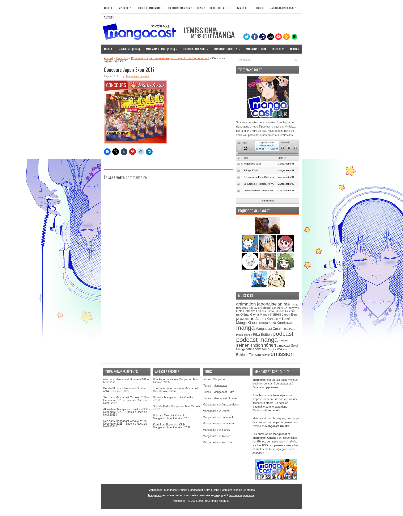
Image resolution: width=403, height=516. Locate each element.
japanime (245, 318)
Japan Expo (290, 314)
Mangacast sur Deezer (216, 410)
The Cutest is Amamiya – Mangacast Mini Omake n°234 (175, 390)
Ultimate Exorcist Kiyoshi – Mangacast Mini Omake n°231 (171, 417)
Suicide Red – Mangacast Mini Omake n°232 (176, 408)
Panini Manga (244, 334)
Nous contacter (219, 8)
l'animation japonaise (241, 495)
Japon (260, 319)
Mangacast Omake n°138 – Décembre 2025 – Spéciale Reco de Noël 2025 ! (126, 400)
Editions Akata (265, 311)
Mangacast (155, 489)
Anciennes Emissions (283, 8)
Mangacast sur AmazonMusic (221, 404)
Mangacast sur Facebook (218, 417)
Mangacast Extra (256, 49)
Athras (294, 304)
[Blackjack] (268, 250)
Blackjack (242, 307)
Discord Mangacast (214, 379)
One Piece (289, 329)
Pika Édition (262, 334)
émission (282, 353)
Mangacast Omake (269, 328)
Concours (122, 58)
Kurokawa (284, 323)
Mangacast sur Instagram (218, 423)
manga (245, 327)
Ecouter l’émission (180, 8)
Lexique (260, 8)
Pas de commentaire (137, 76)
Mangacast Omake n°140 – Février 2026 (124, 390)
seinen (243, 345)
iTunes (275, 314)
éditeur (266, 355)
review (283, 340)
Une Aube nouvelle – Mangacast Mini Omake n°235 (175, 381)
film (237, 314)
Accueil (108, 8)
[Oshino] (268, 268)
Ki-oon (252, 323)
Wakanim (282, 349)
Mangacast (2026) (129, 49)
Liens (201, 8)
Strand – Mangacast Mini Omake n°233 (173, 399)
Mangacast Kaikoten (227, 49)
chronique (264, 307)
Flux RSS (109, 17)
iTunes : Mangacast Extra (218, 392)
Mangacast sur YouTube (217, 442)
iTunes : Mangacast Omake (220, 398)
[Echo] (259, 286)
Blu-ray (253, 308)
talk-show (253, 349)
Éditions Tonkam (248, 355)
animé (283, 303)
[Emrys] (250, 268)
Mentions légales (231, 489)
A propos (249, 489)
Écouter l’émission (195, 49)
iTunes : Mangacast (215, 385)
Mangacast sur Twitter (216, 436)
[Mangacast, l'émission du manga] (276, 479)
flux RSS (262, 445)
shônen (268, 345)
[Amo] (285, 268)
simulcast (283, 345)
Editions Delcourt (285, 311)
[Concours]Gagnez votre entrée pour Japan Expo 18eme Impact (170, 58)
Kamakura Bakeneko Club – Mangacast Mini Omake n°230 (171, 426)
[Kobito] (267, 233)
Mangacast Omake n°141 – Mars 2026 (126, 381)
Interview (278, 49)
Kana (271, 319)
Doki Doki (243, 311)
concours (277, 308)
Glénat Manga (259, 314)
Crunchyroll (291, 307)
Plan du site (243, 8)
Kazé (278, 319)
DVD (252, 311)
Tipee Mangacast (250, 69)
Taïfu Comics (269, 349)
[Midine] (285, 250)
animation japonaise (256, 303)
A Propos (125, 8)
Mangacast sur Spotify (216, 429)
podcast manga (257, 339)
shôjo (255, 345)
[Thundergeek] (250, 250)
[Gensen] (276, 286)
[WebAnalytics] (201, 514)
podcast (282, 333)
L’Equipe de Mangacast (149, 8)
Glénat (244, 314)
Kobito (263, 323)
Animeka (294, 49)
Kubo (272, 323)
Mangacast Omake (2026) (162, 49)
